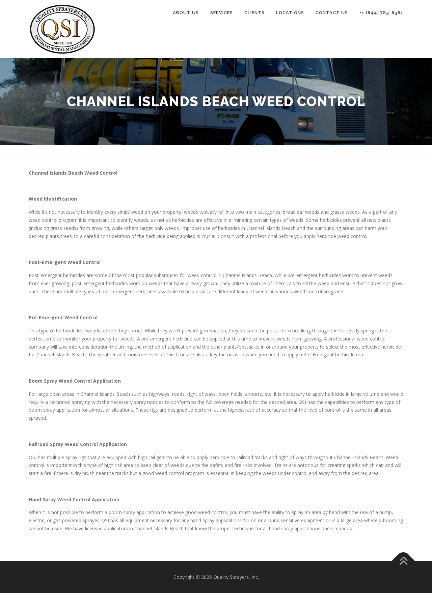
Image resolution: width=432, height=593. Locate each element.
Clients (254, 12)
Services (221, 12)
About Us (186, 12)
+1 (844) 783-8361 (381, 12)
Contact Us (332, 12)
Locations (290, 12)
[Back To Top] (403, 561)
